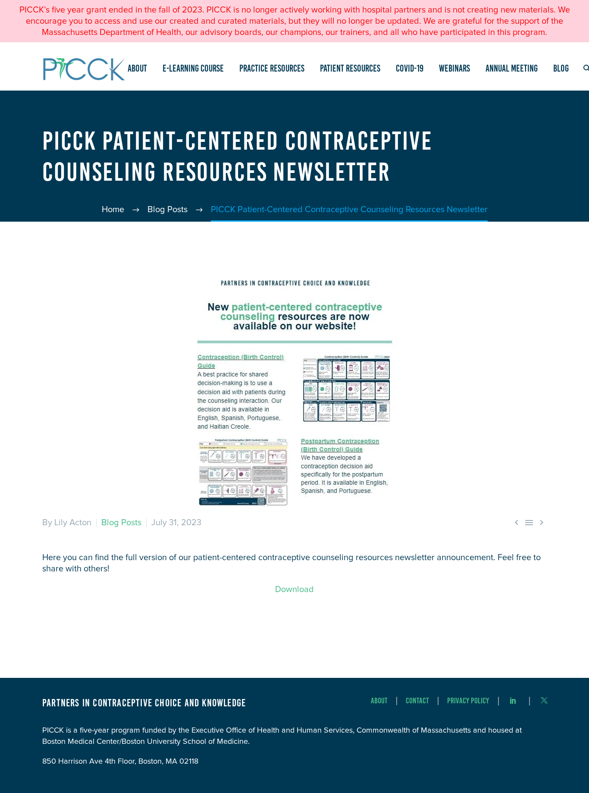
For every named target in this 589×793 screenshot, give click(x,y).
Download (294, 589)
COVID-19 (409, 68)
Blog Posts (121, 522)
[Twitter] (544, 700)
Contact (417, 701)
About (137, 68)
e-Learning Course (193, 68)
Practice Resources (271, 68)
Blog (561, 68)
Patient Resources (350, 68)
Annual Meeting (512, 68)
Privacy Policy (468, 701)
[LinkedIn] (513, 700)
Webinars (454, 68)
